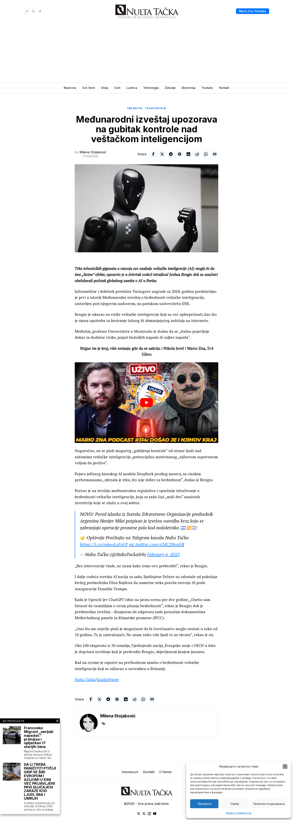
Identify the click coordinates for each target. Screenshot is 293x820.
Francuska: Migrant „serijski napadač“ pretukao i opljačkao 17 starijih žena (38, 737)
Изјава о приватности (238, 812)
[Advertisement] (146, 52)
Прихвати (204, 804)
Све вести (134, 108)
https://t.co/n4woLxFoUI (104, 544)
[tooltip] (153, 154)
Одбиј (235, 804)
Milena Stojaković (93, 152)
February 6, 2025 (163, 554)
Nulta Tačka (85, 679)
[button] (285, 767)
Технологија (155, 108)
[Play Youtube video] (146, 402)
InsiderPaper (108, 679)
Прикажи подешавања (269, 804)
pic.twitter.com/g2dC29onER (156, 544)
